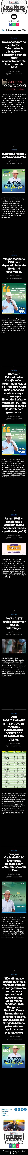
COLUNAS (5, 1111)
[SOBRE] (22, 1109)
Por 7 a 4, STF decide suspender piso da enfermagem (14, 623)
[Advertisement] (14, 129)
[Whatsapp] (14, 24)
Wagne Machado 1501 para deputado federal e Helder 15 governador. (14, 265)
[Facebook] (10, 24)
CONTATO (5, 1115)
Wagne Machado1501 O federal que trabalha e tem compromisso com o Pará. (14, 862)
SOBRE (4, 1113)
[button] (14, 17)
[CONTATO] (25, 1109)
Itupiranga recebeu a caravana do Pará (14, 155)
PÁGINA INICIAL (7, 1109)
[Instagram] (17, 24)
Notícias (14, 38)
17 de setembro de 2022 (15, 74)
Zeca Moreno (16, 71)
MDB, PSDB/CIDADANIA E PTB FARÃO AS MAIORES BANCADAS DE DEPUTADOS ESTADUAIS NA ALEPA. (14, 728)
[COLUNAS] (19, 1109)
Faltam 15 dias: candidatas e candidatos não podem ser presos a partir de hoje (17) (14, 525)
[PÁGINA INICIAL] (15, 1109)
